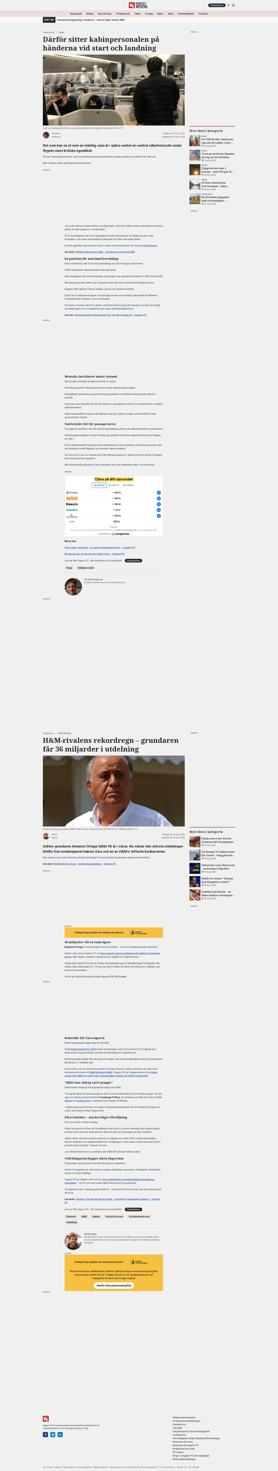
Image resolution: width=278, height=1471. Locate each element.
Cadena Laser (84, 1100)
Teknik (138, 14)
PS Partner (178, 1452)
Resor (61, 32)
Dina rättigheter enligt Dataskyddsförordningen (196, 1438)
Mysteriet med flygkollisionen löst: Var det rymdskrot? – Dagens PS (110, 315)
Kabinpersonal (86, 567)
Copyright (177, 1428)
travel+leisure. (149, 245)
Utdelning (71, 1222)
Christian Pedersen (93, 579)
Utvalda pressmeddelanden (186, 1421)
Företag (149, 14)
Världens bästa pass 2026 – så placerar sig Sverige (105, 252)
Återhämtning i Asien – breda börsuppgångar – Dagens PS (85, 864)
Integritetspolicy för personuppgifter (191, 1431)
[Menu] (233, 5)
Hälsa (170, 14)
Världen (90, 14)
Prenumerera (217, 5)
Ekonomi (71, 1216)
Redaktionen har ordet (184, 1448)
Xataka (68, 1100)
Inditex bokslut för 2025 (83, 1049)
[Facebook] (45, 1434)
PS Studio (203, 14)
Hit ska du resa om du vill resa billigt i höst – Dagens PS (94, 554)
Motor (160, 14)
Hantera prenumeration (184, 1417)
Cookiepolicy (179, 1435)
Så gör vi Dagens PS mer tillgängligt (191, 1455)
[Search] (228, 5)
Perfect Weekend (186, 14)
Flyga (69, 567)
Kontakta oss (179, 1424)
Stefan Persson (114, 1216)
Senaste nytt (76, 14)
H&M (84, 1216)
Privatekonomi (123, 14)
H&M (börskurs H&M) (101, 1072)
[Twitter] (52, 1434)
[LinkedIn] (60, 1434)
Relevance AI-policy (183, 1441)
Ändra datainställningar (184, 1459)
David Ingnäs (90, 1234)
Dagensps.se (49, 32)
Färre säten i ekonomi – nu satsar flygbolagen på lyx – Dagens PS (100, 547)
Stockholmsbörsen (139, 1216)
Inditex (96, 1216)
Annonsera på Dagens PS (185, 1445)
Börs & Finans (104, 14)
